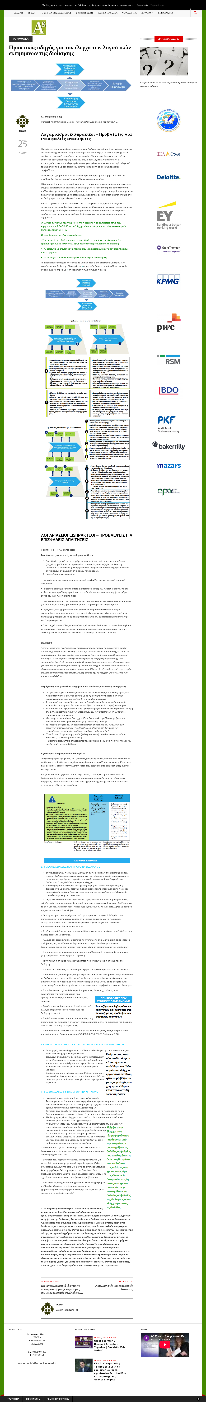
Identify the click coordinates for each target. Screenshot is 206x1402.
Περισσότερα (157, 5)
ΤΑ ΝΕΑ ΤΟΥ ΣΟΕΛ (107, 12)
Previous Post (50, 1281)
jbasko (22, 130)
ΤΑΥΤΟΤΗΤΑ (13, 1399)
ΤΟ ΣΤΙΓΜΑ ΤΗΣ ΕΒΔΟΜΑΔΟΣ (55, 12)
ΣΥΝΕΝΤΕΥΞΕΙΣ (84, 12)
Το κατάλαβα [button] (142, 5)
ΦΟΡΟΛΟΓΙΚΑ (129, 12)
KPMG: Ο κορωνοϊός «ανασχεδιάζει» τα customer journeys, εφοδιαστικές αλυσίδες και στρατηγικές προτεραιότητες (110, 1371)
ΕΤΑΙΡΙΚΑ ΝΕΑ (109, 1338)
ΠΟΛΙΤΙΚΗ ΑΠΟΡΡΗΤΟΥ (58, 1399)
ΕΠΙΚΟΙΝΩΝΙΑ (165, 12)
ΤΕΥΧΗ (31, 12)
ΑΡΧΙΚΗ (18, 12)
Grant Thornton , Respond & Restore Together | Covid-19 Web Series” (109, 1345)
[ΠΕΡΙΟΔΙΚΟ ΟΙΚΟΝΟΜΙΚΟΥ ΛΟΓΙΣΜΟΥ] (39, 27)
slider (97, 1338)
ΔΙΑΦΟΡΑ (146, 12)
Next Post (126, 1281)
